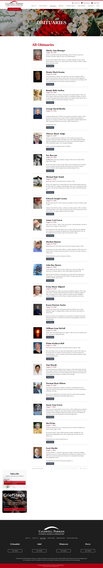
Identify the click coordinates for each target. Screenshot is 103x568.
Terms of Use (51, 566)
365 (81, 468)
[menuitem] (34, 6)
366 (84, 468)
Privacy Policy (45, 566)
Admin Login (56, 566)
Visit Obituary (50, 66)
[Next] (87, 468)
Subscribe (15, 483)
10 (75, 468)
